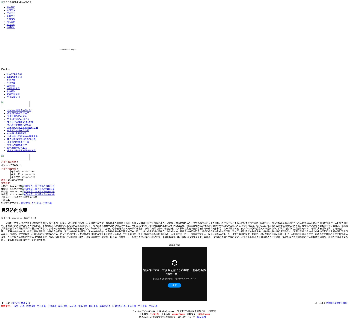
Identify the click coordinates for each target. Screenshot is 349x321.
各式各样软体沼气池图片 (19, 125)
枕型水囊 (11, 86)
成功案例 (11, 24)
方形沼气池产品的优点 (18, 119)
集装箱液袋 (105, 306)
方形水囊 (11, 83)
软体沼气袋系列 (14, 74)
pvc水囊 (72, 306)
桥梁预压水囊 (13, 88)
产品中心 (11, 13)
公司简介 (11, 10)
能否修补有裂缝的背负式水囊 (21, 139)
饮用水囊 (93, 306)
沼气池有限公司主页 (17, 148)
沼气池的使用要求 (21, 303)
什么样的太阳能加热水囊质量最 (22, 136)
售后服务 (11, 19)
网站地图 (201, 317)
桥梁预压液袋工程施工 (18, 113)
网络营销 (11, 22)
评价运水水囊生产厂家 (18, 142)
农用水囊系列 (13, 97)
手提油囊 (11, 80)
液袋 (16, 306)
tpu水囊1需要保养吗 (16, 133)
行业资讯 (36, 203)
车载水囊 (62, 306)
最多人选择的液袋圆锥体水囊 (21, 150)
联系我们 (11, 27)
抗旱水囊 (82, 306)
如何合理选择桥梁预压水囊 (20, 122)
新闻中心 (11, 16)
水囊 (22, 306)
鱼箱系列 (11, 91)
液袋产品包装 (13, 94)
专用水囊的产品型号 (17, 116)
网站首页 (11, 7)
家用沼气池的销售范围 (18, 130)
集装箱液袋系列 (14, 77)
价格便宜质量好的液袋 (337, 303)
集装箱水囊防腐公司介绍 (19, 110)
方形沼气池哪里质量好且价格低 (22, 127)
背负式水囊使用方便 (17, 145)
